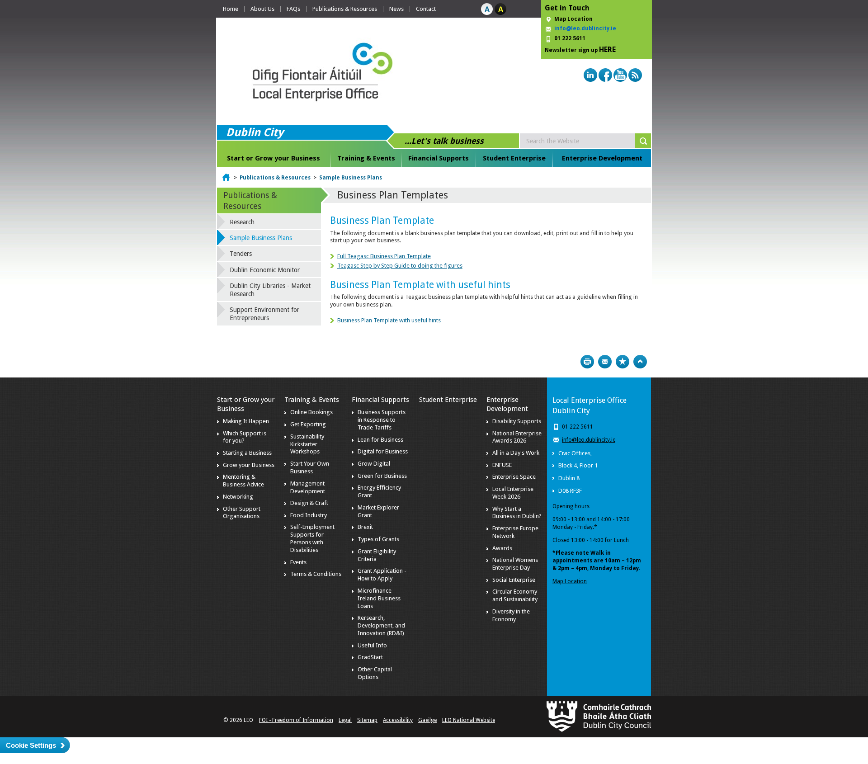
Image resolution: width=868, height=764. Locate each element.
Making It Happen (246, 421)
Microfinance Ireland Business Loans (379, 598)
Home (230, 8)
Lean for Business (380, 439)
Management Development (307, 487)
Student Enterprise (514, 158)
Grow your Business (248, 465)
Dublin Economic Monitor (265, 270)
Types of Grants (378, 539)
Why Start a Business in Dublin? (517, 512)
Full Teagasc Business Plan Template (384, 256)
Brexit (365, 526)
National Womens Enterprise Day (515, 563)
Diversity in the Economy (511, 615)
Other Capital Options (375, 673)
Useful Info (372, 645)
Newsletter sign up (580, 49)
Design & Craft (309, 503)
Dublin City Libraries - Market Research (270, 289)
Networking (238, 496)
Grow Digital (374, 463)
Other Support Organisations (241, 512)
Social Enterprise (513, 579)
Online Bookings (311, 412)
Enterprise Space (514, 476)
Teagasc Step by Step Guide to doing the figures (399, 265)
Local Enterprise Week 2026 (512, 493)
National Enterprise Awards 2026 (517, 437)
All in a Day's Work (515, 452)
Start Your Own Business (309, 467)
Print (587, 361)
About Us (262, 8)
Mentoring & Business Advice (243, 480)
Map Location (573, 19)
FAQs (293, 8)
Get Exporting (308, 424)
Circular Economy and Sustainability (515, 595)
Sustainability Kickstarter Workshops (307, 444)
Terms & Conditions (315, 574)
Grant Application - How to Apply (382, 574)
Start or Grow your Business (273, 158)
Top (640, 361)
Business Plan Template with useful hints (389, 320)
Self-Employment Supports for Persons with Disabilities (312, 538)
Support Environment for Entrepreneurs (264, 313)
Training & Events (366, 158)
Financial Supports (438, 158)
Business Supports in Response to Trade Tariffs (382, 420)
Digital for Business (383, 451)
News (396, 8)
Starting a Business (247, 452)
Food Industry (308, 515)
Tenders (241, 253)
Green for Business (382, 475)
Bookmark (622, 361)
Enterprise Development (602, 158)
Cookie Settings (31, 745)
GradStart (370, 657)
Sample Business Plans (350, 177)
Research (242, 222)
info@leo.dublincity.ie (588, 440)
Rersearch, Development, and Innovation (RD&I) (381, 625)
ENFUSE (502, 465)
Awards (502, 548)
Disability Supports (516, 421)
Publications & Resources (344, 8)
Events (298, 562)
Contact (426, 8)
